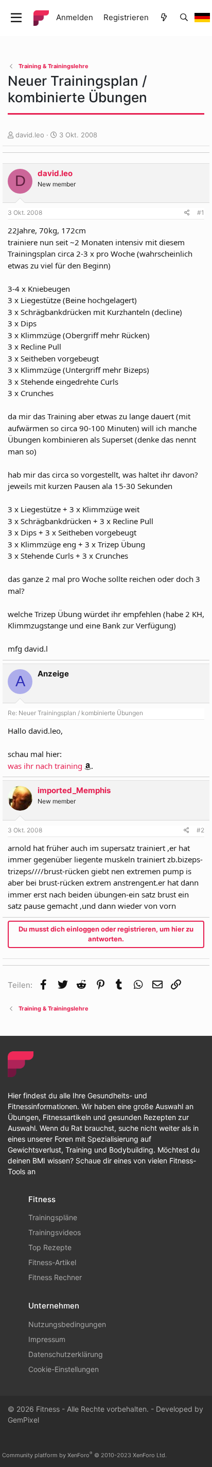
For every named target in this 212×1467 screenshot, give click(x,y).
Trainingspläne (52, 1217)
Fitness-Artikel (52, 1262)
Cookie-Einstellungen (63, 1369)
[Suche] (184, 18)
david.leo (29, 135)
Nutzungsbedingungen (67, 1324)
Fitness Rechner (55, 1277)
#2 (200, 830)
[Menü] (16, 18)
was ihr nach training (45, 766)
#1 (200, 212)
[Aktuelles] (164, 18)
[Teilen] (187, 213)
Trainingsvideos (54, 1232)
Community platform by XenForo (84, 1455)
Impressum (46, 1339)
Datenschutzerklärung (65, 1354)
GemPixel (23, 1419)
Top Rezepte (50, 1247)
